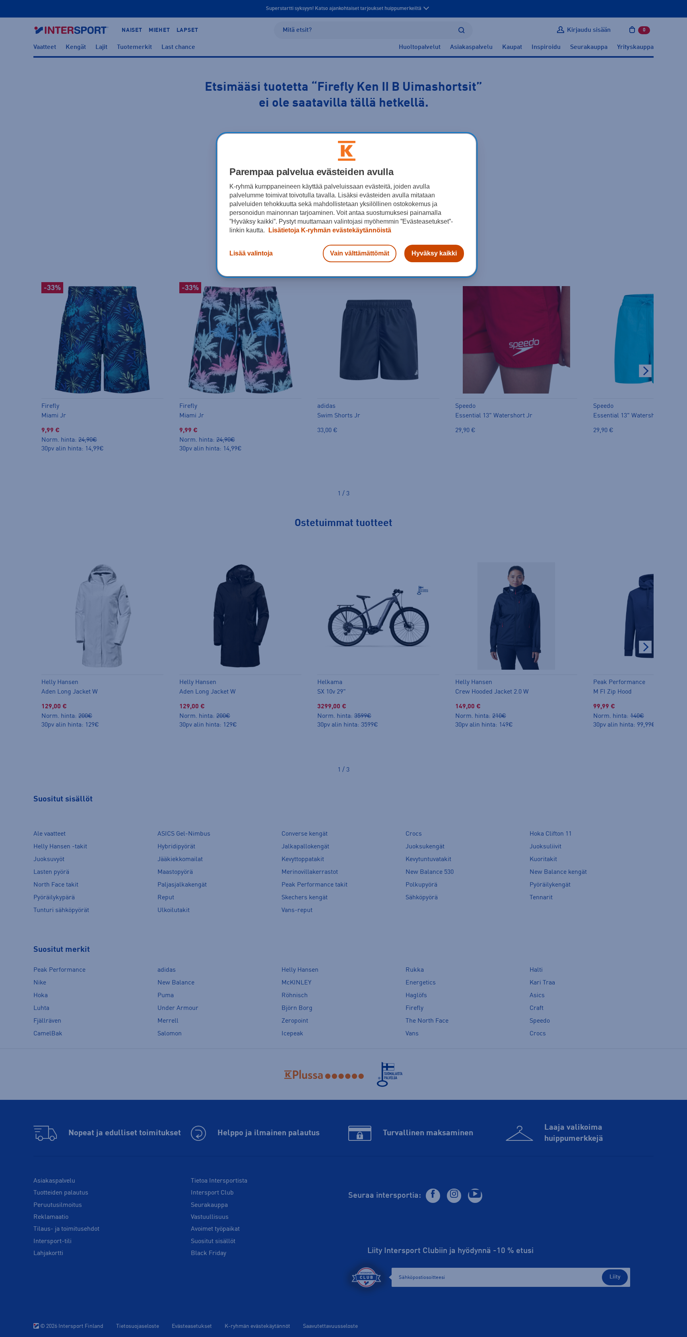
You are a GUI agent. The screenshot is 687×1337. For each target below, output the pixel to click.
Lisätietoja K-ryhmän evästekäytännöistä (329, 230)
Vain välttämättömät (359, 253)
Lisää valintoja (251, 253)
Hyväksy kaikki (434, 253)
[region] (346, 205)
